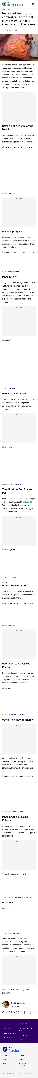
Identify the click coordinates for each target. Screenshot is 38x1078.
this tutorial (26, 502)
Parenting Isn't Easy (25, 1029)
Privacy (6, 1064)
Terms (5, 1060)
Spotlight (23, 1035)
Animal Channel (9, 1038)
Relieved (6, 1028)
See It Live (23, 1024)
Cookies (22, 1056)
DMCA (21, 1060)
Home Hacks (24, 1040)
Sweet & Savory (9, 1033)
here (17, 247)
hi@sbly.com (15, 1006)
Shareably (7, 1024)
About (5, 1056)
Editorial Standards (23, 1065)
